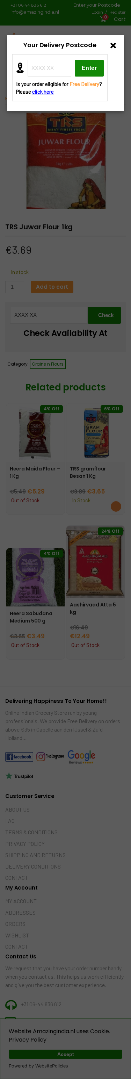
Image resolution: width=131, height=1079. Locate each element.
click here (43, 91)
